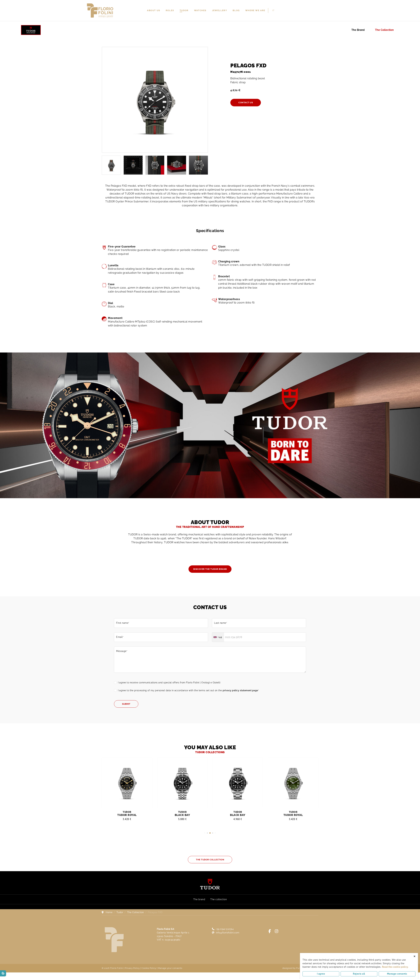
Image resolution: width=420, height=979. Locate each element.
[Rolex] (332, 10)
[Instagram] (276, 931)
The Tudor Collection (210, 859)
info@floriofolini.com (227, 932)
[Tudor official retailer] (31, 29)
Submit (126, 704)
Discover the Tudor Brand (210, 569)
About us (153, 10)
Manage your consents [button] (170, 968)
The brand (199, 899)
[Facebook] (269, 931)
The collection (218, 899)
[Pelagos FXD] (155, 100)
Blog (236, 10)
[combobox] (218, 637)
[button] (207, 832)
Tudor (184, 10)
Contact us (245, 102)
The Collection (384, 29)
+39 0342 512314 (225, 929)
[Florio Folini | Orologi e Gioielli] (100, 10)
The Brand (358, 29)
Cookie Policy (148, 968)
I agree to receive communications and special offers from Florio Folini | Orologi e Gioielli (169, 682)
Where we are (255, 10)
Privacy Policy (132, 968)
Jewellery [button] (219, 10)
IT (273, 10)
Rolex (170, 10)
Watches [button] (200, 10)
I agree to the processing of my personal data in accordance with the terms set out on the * (188, 690)
